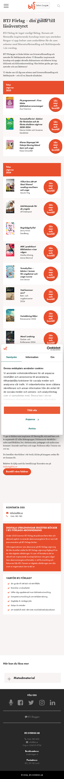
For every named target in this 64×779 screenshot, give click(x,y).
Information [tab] (32, 357)
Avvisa (32, 428)
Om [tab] (52, 357)
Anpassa (30, 419)
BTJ (32, 6)
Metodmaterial (24, 678)
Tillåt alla (32, 410)
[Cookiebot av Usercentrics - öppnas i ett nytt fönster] (46, 348)
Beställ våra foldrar (17, 471)
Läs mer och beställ (55, 104)
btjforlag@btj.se (10, 466)
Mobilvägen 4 (32, 754)
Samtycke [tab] (11, 357)
